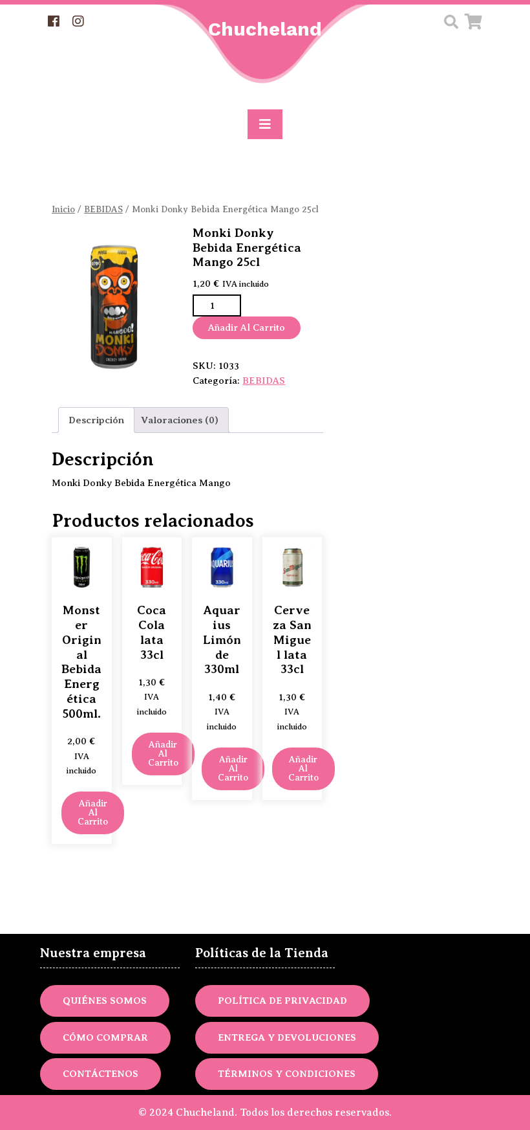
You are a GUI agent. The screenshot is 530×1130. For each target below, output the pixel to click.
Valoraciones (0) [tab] (179, 420)
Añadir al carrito (246, 327)
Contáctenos (100, 1074)
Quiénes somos (105, 1000)
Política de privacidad (282, 1000)
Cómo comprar (105, 1037)
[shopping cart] (473, 24)
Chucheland (265, 28)
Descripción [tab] (96, 420)
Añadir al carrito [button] (93, 812)
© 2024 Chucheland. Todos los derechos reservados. (265, 1112)
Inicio (63, 209)
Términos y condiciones (286, 1074)
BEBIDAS (103, 209)
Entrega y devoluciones (287, 1037)
